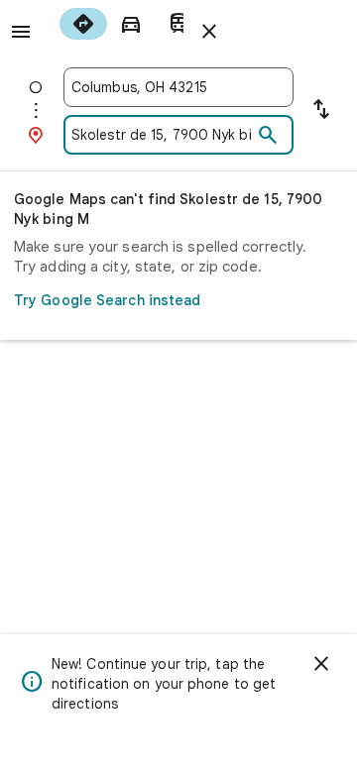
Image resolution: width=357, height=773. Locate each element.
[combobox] (178, 87)
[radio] (83, 24)
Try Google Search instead (107, 300)
